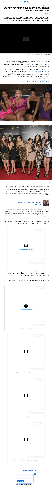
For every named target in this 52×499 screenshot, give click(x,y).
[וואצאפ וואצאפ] (6, 1)
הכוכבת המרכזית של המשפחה (33, 71)
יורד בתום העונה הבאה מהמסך (24, 188)
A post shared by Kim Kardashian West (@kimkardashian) (26, 328)
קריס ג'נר (40, 464)
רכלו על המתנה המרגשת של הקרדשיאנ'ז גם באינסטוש (34, 81)
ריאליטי (36, 464)
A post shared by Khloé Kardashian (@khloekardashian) (26, 372)
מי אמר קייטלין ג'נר (8, 215)
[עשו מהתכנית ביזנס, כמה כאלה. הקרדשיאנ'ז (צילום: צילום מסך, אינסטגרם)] (26, 103)
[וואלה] (26, 1)
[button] (45, 1)
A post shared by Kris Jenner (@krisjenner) (26, 266)
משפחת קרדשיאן (45, 464)
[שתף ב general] (4, 2)
